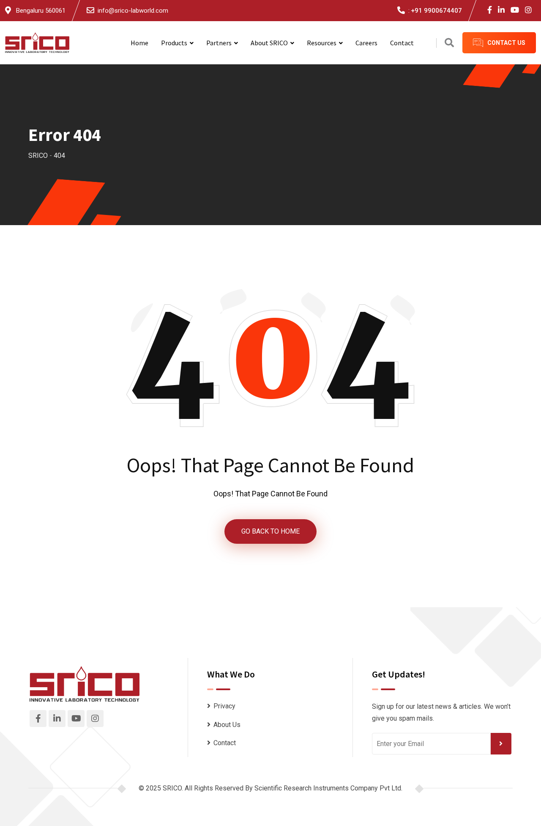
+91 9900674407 (436, 10)
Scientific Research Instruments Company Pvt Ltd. (328, 788)
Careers (366, 43)
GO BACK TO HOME (270, 531)
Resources (321, 43)
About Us (226, 725)
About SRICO (269, 43)
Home (139, 43)
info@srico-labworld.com (133, 10)
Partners (219, 43)
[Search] (449, 43)
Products (174, 43)
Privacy (224, 706)
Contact (402, 43)
